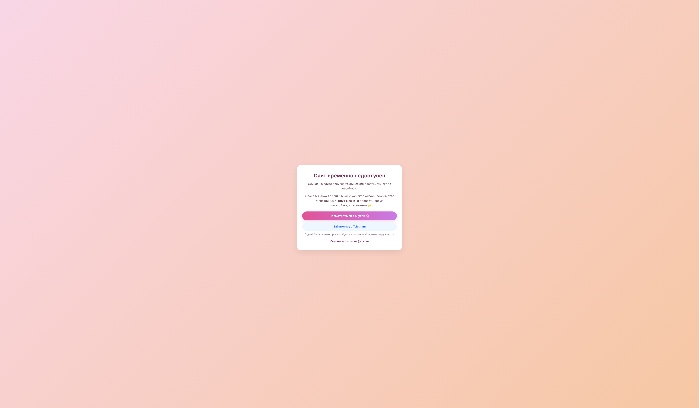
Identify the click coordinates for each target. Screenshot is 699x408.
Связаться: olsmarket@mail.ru (349, 241)
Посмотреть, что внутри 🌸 (349, 216)
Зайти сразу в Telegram (349, 226)
